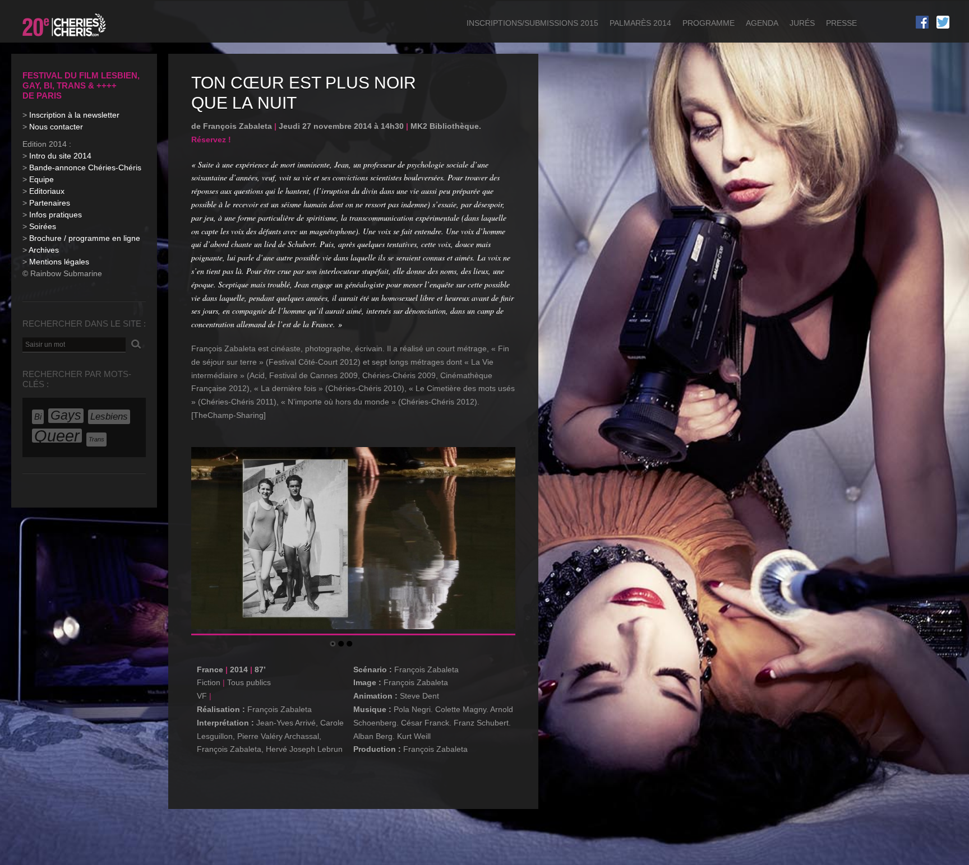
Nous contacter (56, 126)
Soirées (42, 226)
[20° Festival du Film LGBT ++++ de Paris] (65, 38)
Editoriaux (46, 191)
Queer (57, 436)
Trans (96, 439)
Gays (65, 415)
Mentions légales (59, 261)
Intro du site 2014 (60, 155)
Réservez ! (211, 139)
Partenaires (49, 202)
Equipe (41, 179)
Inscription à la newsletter (74, 114)
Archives (44, 249)
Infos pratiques (55, 214)
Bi (37, 416)
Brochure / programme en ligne (84, 238)
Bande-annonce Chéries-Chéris (85, 167)
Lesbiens (109, 416)
